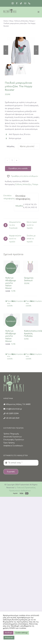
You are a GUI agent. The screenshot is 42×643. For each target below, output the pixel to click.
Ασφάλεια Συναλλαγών (13, 446)
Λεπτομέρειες (16, 301)
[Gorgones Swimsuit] (30, 266)
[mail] (25, 3)
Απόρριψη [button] (9, 637)
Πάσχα (35, 184)
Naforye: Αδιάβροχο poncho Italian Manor (10, 283)
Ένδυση (19, 184)
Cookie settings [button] (21, 633)
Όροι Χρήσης (9, 443)
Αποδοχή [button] (8, 633)
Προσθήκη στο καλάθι (18, 168)
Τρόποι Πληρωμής (11, 434)
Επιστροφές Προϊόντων (14, 440)
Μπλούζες (27, 184)
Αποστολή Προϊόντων (13, 437)
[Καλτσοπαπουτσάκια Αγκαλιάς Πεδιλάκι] (30, 319)
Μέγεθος (10, 146)
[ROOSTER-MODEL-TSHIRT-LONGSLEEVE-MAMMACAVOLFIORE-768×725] (21, 50)
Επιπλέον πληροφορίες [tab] (8, 197)
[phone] (29, 3)
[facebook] (17, 3)
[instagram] (13, 3)
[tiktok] (21, 3)
